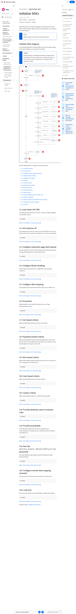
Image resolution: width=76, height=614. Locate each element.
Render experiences (8, 88)
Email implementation (7, 53)
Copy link (72, 9)
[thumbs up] (39, 612)
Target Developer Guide (35, 9)
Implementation (31, 19)
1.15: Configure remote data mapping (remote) (68, 71)
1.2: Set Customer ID (26, 171)
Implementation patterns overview (7, 63)
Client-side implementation (6, 29)
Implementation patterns (6, 59)
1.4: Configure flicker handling (28, 175)
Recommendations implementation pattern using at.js (7, 68)
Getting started (6, 26)
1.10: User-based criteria (27, 190)
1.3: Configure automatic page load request (31, 173)
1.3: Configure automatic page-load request (68, 25)
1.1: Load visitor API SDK (27, 168)
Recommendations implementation (7, 45)
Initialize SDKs (8, 80)
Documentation (23, 9)
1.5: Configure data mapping (28, 178)
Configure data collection (34, 504)
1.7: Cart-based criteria (26, 183)
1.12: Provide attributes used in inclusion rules (32, 194)
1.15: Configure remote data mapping (30, 202)
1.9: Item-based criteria (26, 187)
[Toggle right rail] (62, 6)
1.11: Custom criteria (26, 192)
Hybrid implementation (7, 36)
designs (30, 306)
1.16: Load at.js (24, 204)
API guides (5, 56)
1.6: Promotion (24, 180)
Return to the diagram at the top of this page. (30, 223)
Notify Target (7, 91)
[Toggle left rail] (13, 6)
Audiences (25, 19)
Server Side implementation (6, 33)
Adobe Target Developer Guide (6, 22)
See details (22, 219)
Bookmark (66, 9)
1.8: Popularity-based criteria (28, 185)
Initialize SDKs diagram (68, 15)
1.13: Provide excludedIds (27, 197)
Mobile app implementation (6, 49)
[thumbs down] (42, 612)
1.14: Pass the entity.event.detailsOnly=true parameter (34, 199)
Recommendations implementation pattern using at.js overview (8, 75)
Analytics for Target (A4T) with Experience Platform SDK (7, 41)
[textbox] (7, 13)
